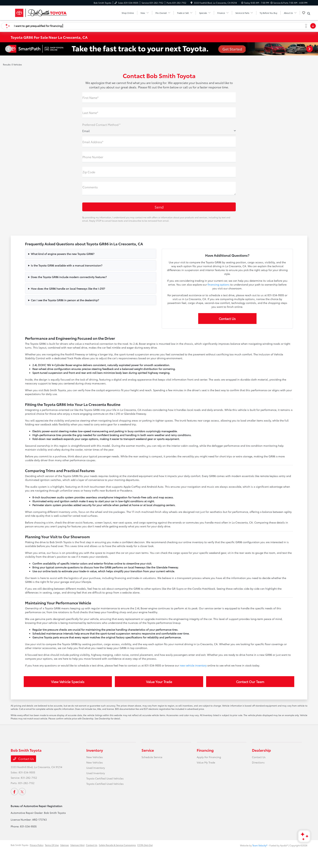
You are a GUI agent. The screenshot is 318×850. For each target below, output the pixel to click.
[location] (191, 2)
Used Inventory (95, 768)
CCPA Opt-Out (145, 845)
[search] (308, 13)
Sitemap (64, 845)
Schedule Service (152, 757)
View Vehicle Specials (67, 681)
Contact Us (227, 318)
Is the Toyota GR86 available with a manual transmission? (66, 265)
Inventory (94, 750)
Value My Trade (206, 762)
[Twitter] (22, 791)
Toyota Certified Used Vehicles (105, 778)
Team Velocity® (259, 845)
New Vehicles (94, 757)
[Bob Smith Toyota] (42, 12)
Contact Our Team (250, 681)
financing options (218, 284)
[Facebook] (14, 791)
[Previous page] (8, 48)
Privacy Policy (36, 845)
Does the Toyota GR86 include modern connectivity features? (69, 277)
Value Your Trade (159, 681)
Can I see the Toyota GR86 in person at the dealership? (65, 300)
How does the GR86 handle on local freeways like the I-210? (68, 288)
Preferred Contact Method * (101, 124)
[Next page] (309, 48)
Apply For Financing (209, 757)
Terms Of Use (52, 845)
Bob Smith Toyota (19, 845)
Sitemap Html (77, 845)
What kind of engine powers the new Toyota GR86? (62, 254)
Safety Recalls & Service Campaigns (117, 845)
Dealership (261, 750)
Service (148, 750)
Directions (258, 762)
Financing (205, 750)
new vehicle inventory (193, 665)
